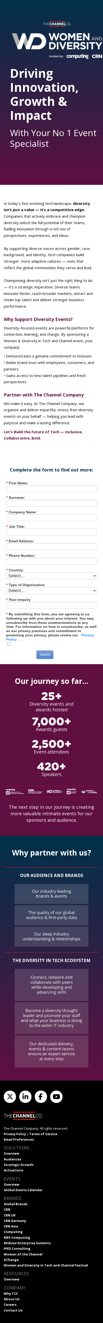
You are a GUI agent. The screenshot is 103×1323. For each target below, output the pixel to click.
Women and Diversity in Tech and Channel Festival (46, 1265)
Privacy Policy (15, 1134)
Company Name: (21, 512)
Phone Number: (20, 556)
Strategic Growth (19, 1164)
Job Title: (15, 527)
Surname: (15, 498)
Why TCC (11, 1293)
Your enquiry (18, 600)
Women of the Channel (23, 1254)
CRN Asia (11, 1226)
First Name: (17, 483)
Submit (45, 654)
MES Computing (17, 1237)
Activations (13, 1170)
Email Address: (20, 541)
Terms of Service (43, 1134)
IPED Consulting (17, 1248)
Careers (10, 1304)
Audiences (12, 1159)
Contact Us (13, 1310)
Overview (11, 1153)
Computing (13, 1231)
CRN (7, 1209)
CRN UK (10, 1215)
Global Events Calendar (23, 1190)
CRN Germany (15, 1220)
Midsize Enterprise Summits (27, 1243)
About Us (12, 1299)
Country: (15, 570)
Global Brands (16, 1204)
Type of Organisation (25, 585)
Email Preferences (19, 1139)
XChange (11, 1259)
